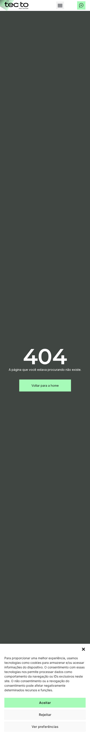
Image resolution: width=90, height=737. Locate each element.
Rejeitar (45, 715)
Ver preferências (45, 727)
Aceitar (45, 703)
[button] (83, 649)
